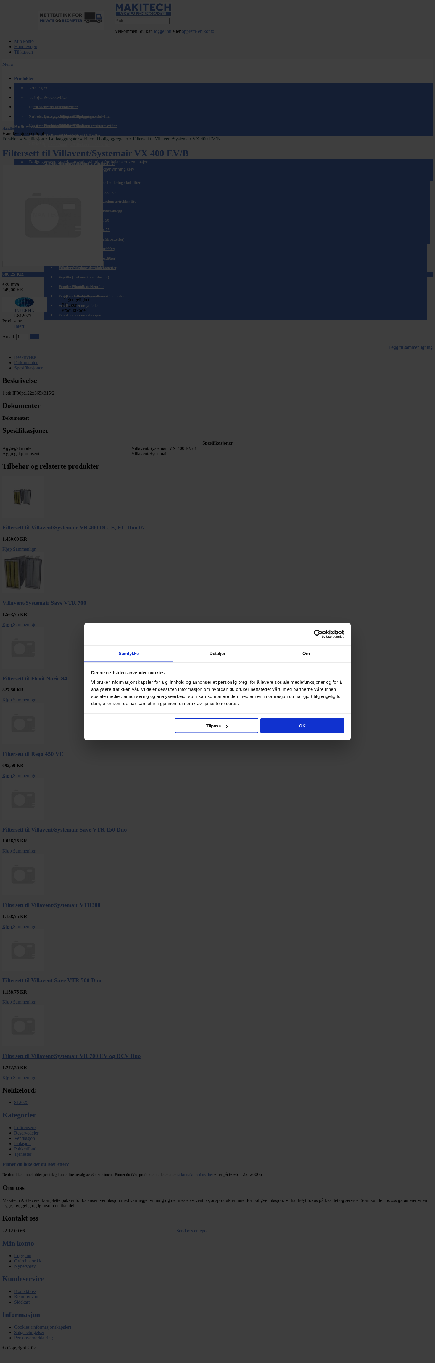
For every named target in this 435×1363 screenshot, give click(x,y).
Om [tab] (306, 653)
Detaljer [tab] (218, 653)
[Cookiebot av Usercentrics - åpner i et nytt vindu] (318, 634)
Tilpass (213, 725)
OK (302, 725)
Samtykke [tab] (129, 653)
